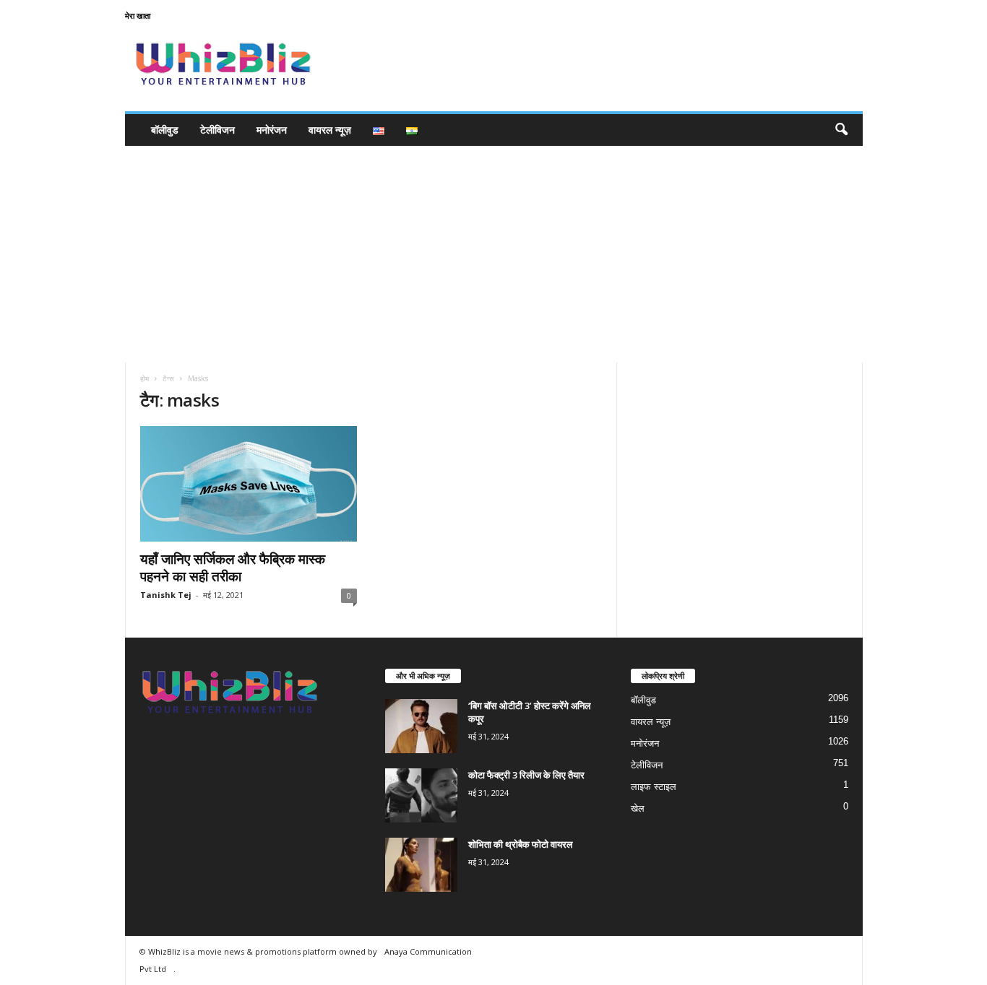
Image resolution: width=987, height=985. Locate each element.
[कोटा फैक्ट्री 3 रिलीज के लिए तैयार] (421, 795)
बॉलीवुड (164, 129)
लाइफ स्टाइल (653, 786)
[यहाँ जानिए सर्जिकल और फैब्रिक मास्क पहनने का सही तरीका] (248, 484)
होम (144, 378)
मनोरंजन (272, 129)
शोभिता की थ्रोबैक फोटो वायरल (520, 844)
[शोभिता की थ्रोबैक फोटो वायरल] (421, 865)
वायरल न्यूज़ (330, 129)
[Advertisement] (493, 254)
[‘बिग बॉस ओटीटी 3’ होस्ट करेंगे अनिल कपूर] (421, 726)
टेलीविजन (217, 129)
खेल (638, 808)
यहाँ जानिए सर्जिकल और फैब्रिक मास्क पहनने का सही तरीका (232, 568)
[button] (841, 130)
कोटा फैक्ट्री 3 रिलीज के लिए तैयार (526, 774)
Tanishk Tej (165, 594)
